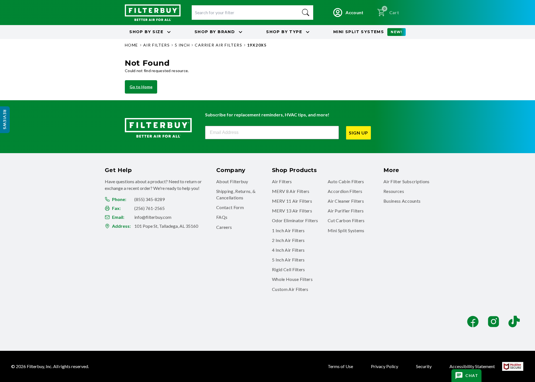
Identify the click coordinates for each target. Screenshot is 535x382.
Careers (224, 227)
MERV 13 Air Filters (292, 210)
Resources (393, 191)
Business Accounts (401, 201)
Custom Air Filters (290, 289)
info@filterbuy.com (152, 217)
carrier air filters (218, 45)
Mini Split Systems (346, 230)
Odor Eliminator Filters (295, 220)
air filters (156, 45)
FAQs (221, 217)
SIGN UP (358, 132)
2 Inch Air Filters (288, 240)
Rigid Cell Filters (288, 269)
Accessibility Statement (472, 366)
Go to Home (141, 86)
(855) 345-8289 (149, 199)
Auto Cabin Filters (346, 181)
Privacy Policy (384, 366)
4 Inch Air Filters (288, 250)
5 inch (182, 45)
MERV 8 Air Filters (291, 191)
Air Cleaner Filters (346, 201)
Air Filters (282, 181)
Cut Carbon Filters (346, 220)
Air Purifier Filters (346, 210)
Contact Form (230, 207)
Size (146, 31)
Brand (214, 31)
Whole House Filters (292, 279)
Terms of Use (340, 366)
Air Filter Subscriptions (406, 181)
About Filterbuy (232, 181)
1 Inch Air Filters (288, 230)
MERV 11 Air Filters (292, 201)
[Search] (305, 12)
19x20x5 (257, 45)
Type (284, 31)
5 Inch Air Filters (288, 259)
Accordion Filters (345, 191)
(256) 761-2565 (149, 208)
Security (424, 366)
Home (131, 45)
